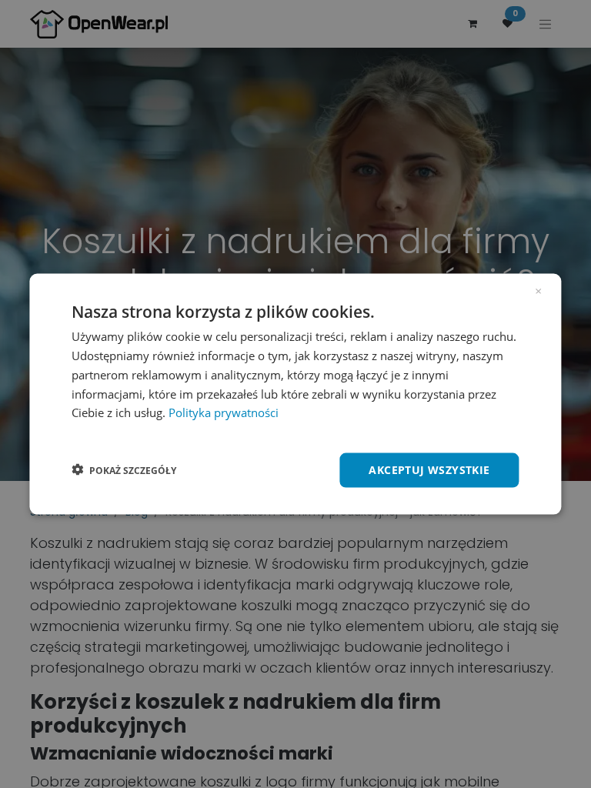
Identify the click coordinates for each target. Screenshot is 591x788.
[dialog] (295, 394)
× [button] (538, 290)
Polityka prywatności (224, 412)
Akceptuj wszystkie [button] (429, 469)
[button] (124, 470)
